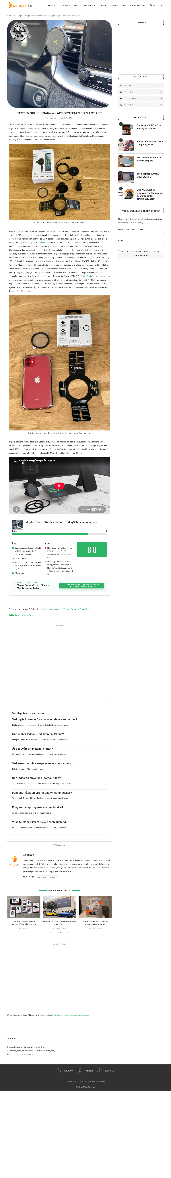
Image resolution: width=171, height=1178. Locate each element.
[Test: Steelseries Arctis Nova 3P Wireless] (95, 907)
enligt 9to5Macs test (90, 276)
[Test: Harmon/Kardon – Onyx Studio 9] (126, 177)
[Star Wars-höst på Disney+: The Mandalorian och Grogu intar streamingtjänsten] (126, 194)
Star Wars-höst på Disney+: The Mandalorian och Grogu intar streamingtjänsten (150, 194)
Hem (9, 16)
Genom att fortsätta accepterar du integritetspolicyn (140, 251)
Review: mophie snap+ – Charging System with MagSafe (65, 609)
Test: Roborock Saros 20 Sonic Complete (149, 159)
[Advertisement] (59, 663)
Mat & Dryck (89, 5)
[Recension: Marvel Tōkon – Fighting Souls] (126, 145)
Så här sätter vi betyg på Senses (21, 615)
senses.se (52, 118)
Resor (103, 5)
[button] (11, 914)
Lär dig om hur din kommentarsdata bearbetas (71, 1015)
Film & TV (64, 5)
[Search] (162, 5)
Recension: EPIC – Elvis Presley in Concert (149, 126)
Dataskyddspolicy (99, 1081)
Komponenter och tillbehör (34, 16)
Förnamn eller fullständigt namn (130, 229)
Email (120, 240)
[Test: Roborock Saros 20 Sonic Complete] (126, 161)
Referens (114, 5)
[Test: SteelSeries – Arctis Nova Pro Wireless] (59, 907)
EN (153, 5)
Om (124, 5)
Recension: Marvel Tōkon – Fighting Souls (150, 143)
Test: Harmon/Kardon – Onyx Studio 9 (148, 175)
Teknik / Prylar (17, 16)
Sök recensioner (138, 5)
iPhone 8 (41, 242)
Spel (76, 5)
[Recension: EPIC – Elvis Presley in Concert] (126, 129)
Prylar (51, 5)
